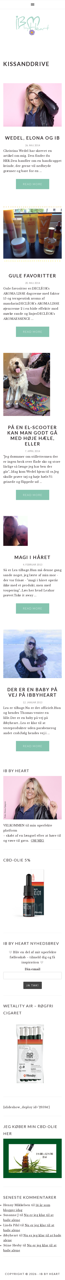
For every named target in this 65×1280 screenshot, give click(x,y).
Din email (32, 969)
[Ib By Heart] (32, 33)
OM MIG (37, 840)
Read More (32, 184)
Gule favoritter (32, 275)
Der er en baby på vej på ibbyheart (32, 692)
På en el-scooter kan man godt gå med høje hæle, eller (32, 436)
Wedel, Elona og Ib (32, 138)
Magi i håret (32, 557)
